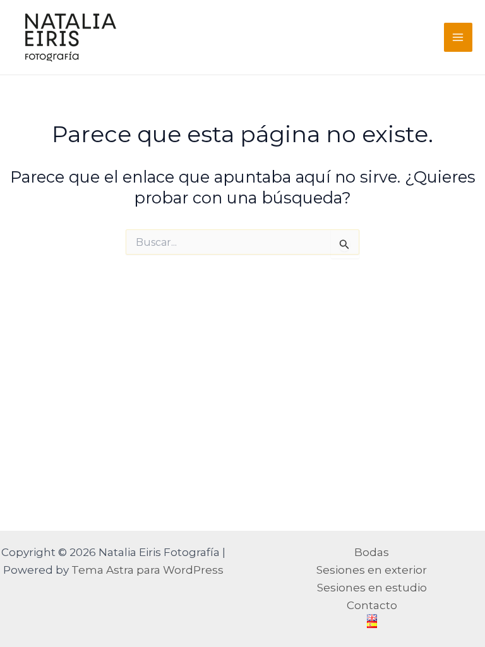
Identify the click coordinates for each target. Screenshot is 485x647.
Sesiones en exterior (371, 570)
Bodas (371, 552)
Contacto (372, 605)
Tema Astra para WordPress (147, 570)
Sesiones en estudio (372, 587)
